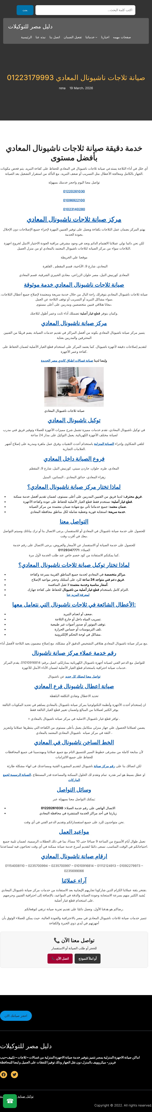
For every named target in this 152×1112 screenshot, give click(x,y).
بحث (25, 10)
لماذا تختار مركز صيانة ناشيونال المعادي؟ (74, 486)
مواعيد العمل (74, 831)
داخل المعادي (74, 458)
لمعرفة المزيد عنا (78, 595)
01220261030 (74, 191)
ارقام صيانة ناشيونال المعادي (74, 856)
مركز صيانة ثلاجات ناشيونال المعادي (74, 219)
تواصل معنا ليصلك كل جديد (82, 676)
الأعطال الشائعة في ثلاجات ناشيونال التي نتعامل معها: (74, 604)
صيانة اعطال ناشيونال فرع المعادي (74, 686)
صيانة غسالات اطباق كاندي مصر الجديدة (67, 360)
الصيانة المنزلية (104, 444)
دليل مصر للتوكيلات (30, 26)
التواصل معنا (74, 521)
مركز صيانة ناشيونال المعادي (74, 323)
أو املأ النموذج (88, 958)
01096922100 (74, 200)
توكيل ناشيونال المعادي (74, 420)
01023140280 (74, 209)
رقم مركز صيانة (104, 766)
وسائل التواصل (74, 789)
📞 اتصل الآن (60, 958)
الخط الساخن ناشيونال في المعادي (74, 742)
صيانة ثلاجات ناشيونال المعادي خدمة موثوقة (74, 284)
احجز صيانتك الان (16, 1016)
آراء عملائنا (74, 880)
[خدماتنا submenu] (96, 37)
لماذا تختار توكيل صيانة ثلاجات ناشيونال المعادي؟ (74, 564)
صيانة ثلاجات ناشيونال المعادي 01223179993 (76, 77)
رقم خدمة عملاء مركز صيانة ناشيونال (74, 652)
